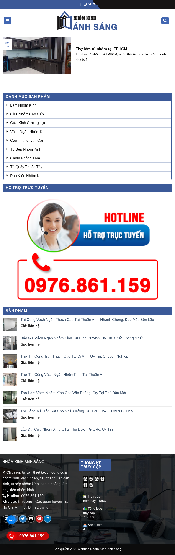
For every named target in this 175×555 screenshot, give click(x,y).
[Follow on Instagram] (85, 4)
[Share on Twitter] (23, 519)
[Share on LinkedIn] (47, 519)
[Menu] (7, 21)
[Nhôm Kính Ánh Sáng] (87, 20)
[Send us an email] (94, 4)
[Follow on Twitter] (89, 4)
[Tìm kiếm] (165, 21)
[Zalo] (11, 520)
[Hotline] (11, 536)
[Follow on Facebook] (81, 4)
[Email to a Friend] (31, 519)
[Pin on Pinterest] (39, 519)
